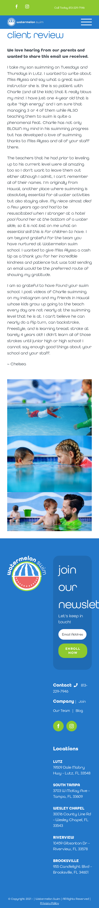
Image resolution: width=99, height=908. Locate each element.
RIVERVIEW (63, 837)
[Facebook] (58, 726)
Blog (79, 710)
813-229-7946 (77, 7)
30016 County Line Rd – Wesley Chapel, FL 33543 (72, 820)
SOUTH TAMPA (66, 785)
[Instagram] (71, 726)
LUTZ (57, 761)
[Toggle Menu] (86, 22)
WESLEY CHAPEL (68, 808)
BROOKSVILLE (66, 860)
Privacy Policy (49, 903)
